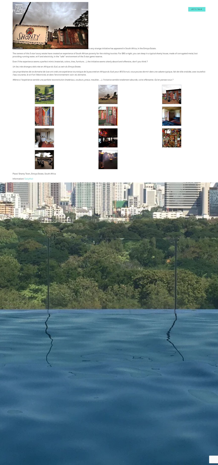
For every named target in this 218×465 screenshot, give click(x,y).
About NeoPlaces (102, 9)
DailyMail (29, 179)
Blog (140, 9)
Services (84, 9)
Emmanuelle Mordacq (124, 9)
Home (73, 9)
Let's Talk (196, 9)
